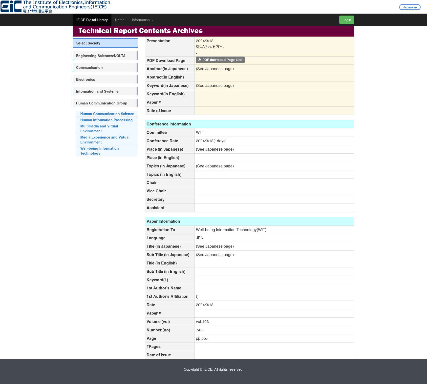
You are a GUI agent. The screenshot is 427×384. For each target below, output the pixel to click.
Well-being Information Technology (99, 151)
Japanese (410, 7)
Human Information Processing (106, 119)
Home (120, 19)
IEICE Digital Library (92, 19)
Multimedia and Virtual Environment (99, 128)
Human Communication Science (107, 113)
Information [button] (141, 19)
